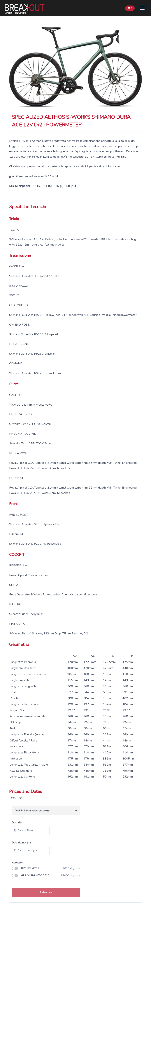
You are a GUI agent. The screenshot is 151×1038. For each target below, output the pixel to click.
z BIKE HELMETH (49, 868)
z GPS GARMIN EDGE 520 (49, 875)
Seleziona (46, 892)
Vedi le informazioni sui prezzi (32, 810)
